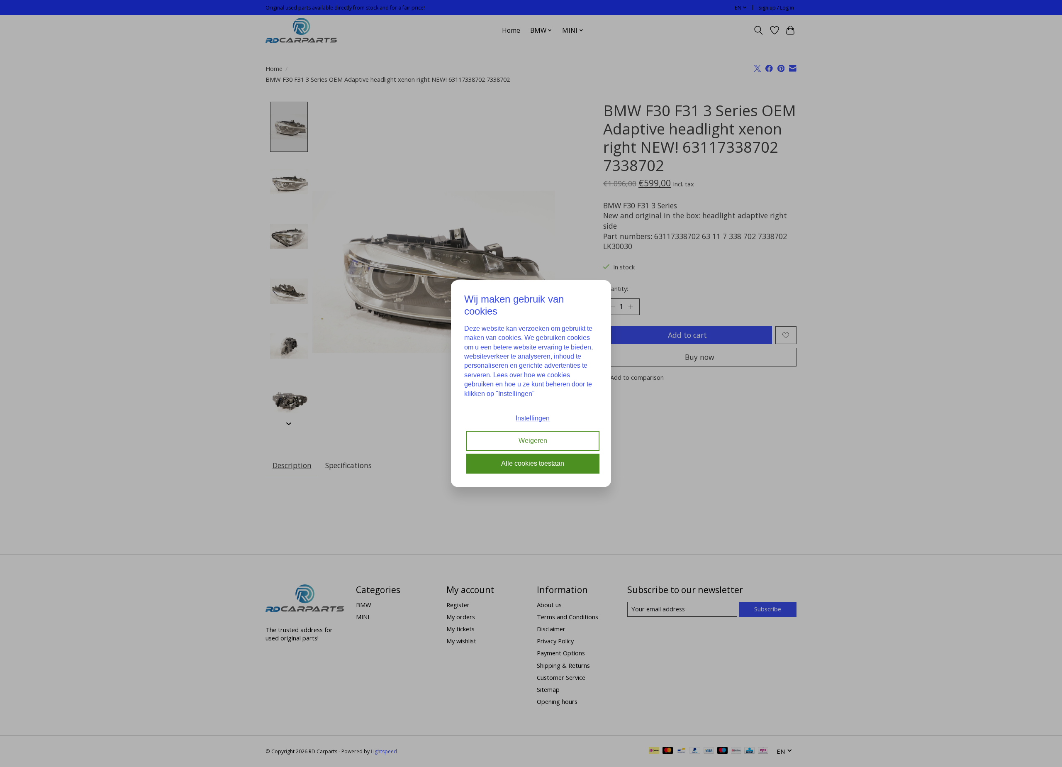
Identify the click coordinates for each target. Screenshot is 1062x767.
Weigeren (533, 441)
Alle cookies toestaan (532, 463)
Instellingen (533, 418)
